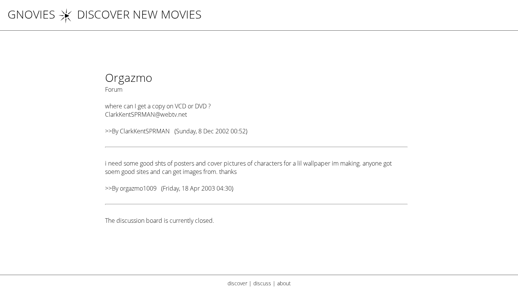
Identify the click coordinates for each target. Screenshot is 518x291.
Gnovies (31, 14)
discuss (262, 283)
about (284, 283)
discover (237, 283)
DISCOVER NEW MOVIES (139, 14)
